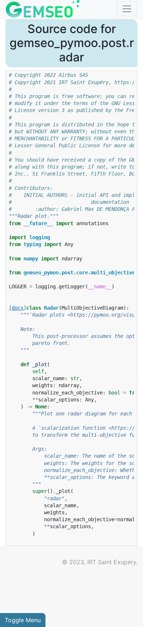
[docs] (17, 308)
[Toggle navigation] (127, 8)
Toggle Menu (23, 620)
